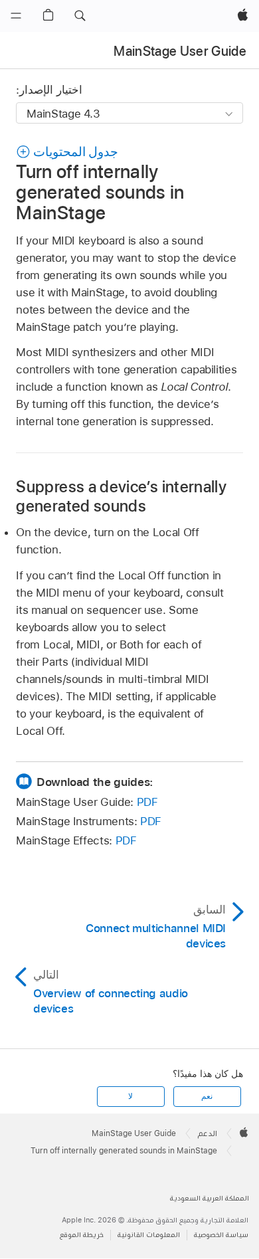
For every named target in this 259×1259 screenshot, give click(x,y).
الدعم (207, 1133)
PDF (147, 802)
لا (130, 1096)
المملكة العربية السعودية (209, 1198)
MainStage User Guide (180, 51)
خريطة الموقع (82, 1234)
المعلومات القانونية (149, 1234)
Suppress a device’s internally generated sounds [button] (121, 496)
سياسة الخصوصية (221, 1234)
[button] (80, 16)
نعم (207, 1096)
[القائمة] (16, 16)
